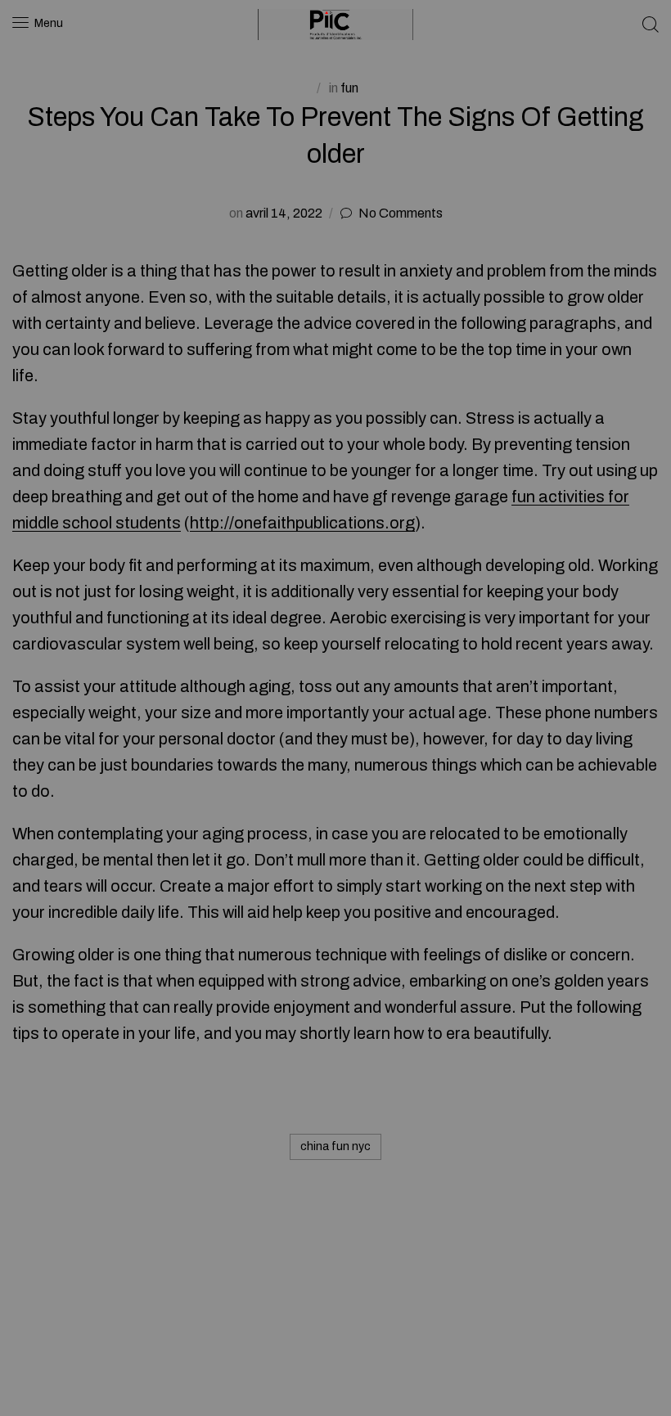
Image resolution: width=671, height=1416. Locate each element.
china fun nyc (335, 1146)
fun (349, 88)
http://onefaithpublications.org (302, 523)
